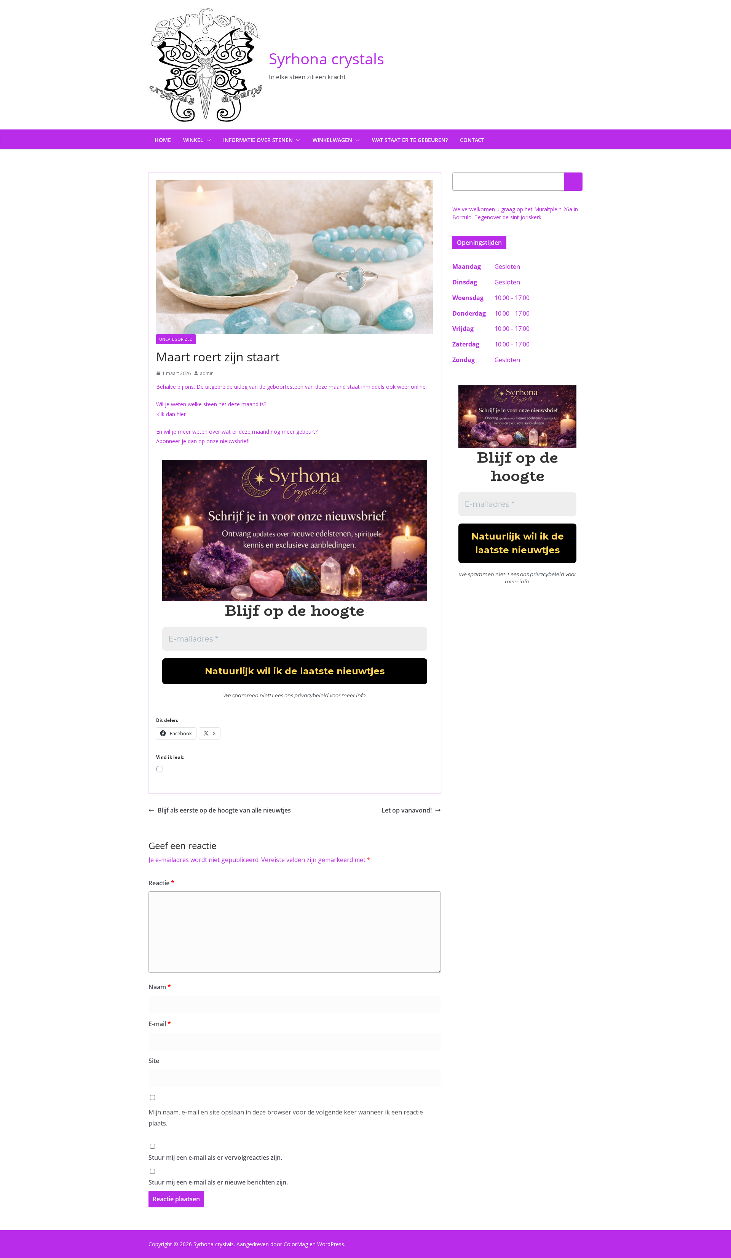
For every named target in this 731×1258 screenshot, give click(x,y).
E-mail (159, 1024)
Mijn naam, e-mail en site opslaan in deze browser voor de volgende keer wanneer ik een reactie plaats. (285, 1117)
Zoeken (573, 181)
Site (153, 1061)
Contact (472, 140)
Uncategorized (176, 339)
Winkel (193, 140)
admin (207, 373)
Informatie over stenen (258, 140)
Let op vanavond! (406, 810)
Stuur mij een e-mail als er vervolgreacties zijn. (215, 1157)
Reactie (161, 883)
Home (163, 140)
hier (181, 414)
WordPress (330, 1244)
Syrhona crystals (326, 58)
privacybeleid (311, 695)
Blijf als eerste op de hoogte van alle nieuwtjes (224, 810)
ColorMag (296, 1244)
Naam (159, 987)
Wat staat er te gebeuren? (410, 140)
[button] (207, 140)
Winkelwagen (332, 140)
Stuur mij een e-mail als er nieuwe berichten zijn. (218, 1182)
